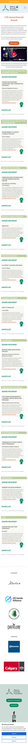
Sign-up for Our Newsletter (14, 700)
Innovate (5, 226)
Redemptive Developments (11, 487)
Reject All (14, 741)
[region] (14, 733)
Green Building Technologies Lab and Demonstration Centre (12, 179)
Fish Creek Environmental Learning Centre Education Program (12, 398)
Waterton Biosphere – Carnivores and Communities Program (12, 83)
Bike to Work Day (8, 307)
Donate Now (14, 705)
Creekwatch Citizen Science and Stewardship (12, 443)
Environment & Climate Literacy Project (10, 133)
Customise (14, 737)
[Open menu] (25, 8)
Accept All (14, 733)
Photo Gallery (14, 43)
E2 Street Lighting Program (12, 265)
